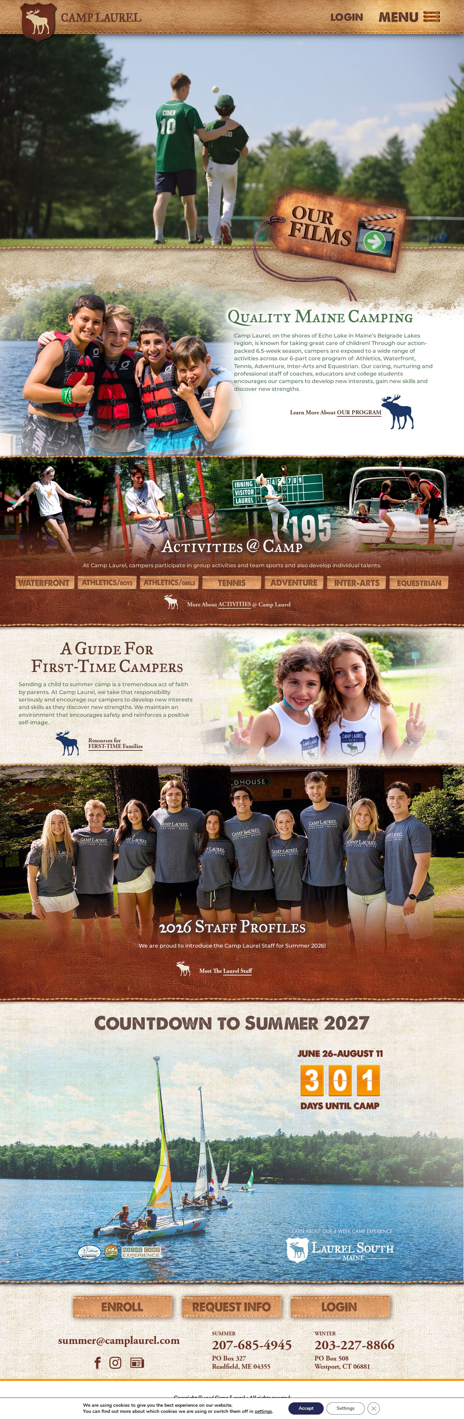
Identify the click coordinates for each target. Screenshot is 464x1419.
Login (347, 17)
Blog (137, 1362)
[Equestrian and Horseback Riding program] (419, 583)
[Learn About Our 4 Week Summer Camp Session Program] (340, 1245)
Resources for (115, 744)
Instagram (115, 1363)
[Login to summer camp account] (340, 1308)
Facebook (97, 1363)
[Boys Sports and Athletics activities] (107, 583)
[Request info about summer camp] (232, 1308)
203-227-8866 (355, 1346)
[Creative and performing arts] (356, 583)
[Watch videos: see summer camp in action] (329, 243)
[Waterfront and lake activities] (45, 583)
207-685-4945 (252, 1346)
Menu (398, 17)
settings (263, 1411)
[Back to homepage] (115, 17)
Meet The (225, 971)
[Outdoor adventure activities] (294, 583)
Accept (306, 1408)
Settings (346, 1408)
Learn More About (335, 413)
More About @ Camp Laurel (239, 605)
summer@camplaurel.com (119, 1341)
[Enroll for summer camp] (123, 1308)
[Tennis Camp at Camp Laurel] (232, 583)
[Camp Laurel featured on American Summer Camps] (111, 1252)
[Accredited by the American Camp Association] (89, 1252)
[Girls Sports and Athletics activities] (170, 583)
